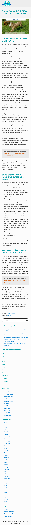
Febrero (4, 356)
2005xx (9, 315)
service (6, 488)
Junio (3, 367)
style (5, 494)
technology (7, 497)
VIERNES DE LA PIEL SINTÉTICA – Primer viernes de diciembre (15, 340)
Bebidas (6, 427)
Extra (5, 448)
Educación (7, 443)
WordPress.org (8, 516)
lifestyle (6, 464)
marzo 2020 (7, 415)
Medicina (6, 469)
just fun (6, 460)
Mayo (3, 364)
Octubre (4, 378)
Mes (5, 471)
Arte (5, 425)
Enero (3, 353)
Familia (6, 450)
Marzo (3, 359)
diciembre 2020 (8, 394)
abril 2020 (7, 413)
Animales (6, 422)
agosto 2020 (7, 403)
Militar (5, 474)
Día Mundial (11, 313)
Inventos (6, 457)
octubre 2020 (7, 399)
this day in (6, 499)
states (5, 492)
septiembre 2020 (8, 401)
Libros (5, 462)
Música (6, 476)
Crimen (6, 434)
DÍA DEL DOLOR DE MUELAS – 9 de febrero (16, 337)
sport (5, 490)
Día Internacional (8, 439)
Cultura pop (7, 436)
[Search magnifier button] (27, 320)
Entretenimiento (8, 446)
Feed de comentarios (9, 514)
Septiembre (5, 375)
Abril (3, 361)
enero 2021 (7, 392)
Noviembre (5, 381)
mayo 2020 (7, 410)
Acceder (6, 509)
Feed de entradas (9, 511)
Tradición (6, 501)
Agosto (4, 373)
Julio (3, 370)
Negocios (6, 481)
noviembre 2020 (8, 396)
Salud (5, 485)
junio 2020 (7, 408)
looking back (7, 467)
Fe (4, 453)
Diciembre (5, 384)
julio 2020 (6, 406)
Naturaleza (7, 478)
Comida (6, 432)
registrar (6, 483)
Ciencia (6, 429)
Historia (6, 455)
